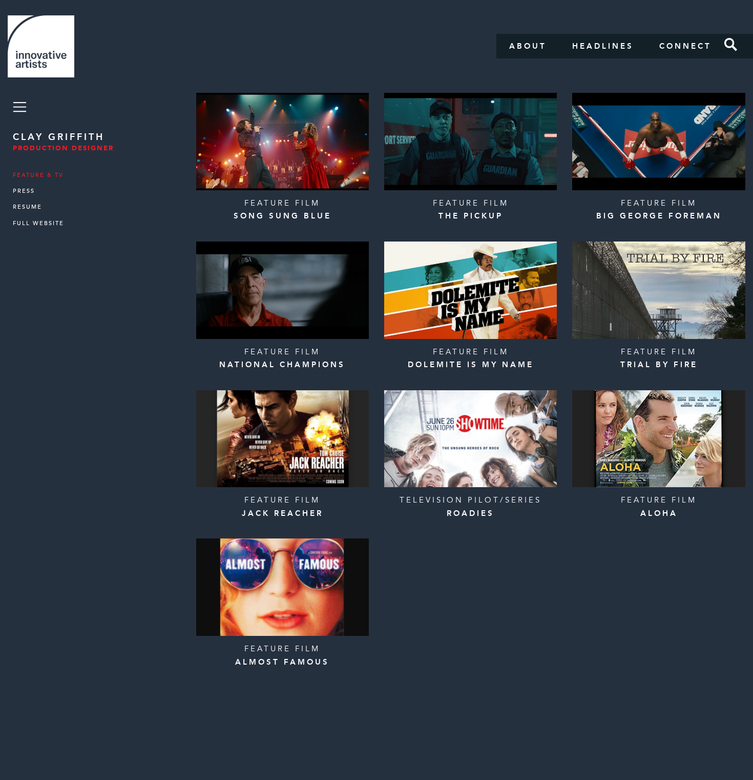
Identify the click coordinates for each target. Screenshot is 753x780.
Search (731, 44)
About (528, 46)
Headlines (603, 46)
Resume (27, 207)
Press (24, 191)
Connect (685, 46)
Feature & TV (38, 175)
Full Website (38, 223)
